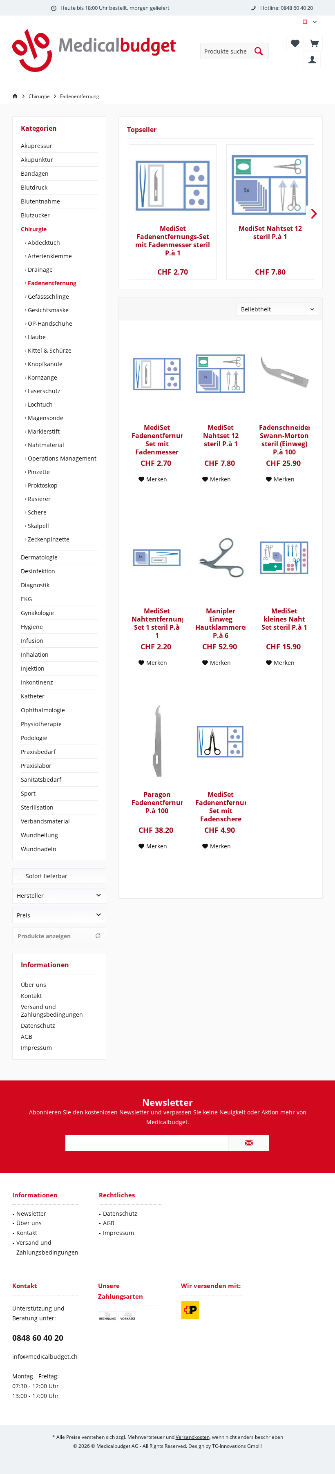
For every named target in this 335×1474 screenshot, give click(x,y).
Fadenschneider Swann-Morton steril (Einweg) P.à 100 (284, 439)
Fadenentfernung (51, 283)
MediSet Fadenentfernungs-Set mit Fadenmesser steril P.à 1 (172, 240)
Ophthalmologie (43, 710)
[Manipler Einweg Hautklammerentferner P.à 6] (220, 558)
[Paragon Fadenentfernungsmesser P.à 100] (157, 741)
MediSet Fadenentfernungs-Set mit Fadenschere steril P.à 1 (220, 806)
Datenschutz (38, 1025)
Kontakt (31, 996)
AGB (26, 1036)
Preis (23, 915)
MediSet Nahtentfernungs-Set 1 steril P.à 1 (157, 623)
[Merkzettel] (295, 43)
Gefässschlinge (47, 296)
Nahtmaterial (45, 445)
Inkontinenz (37, 682)
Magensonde (44, 418)
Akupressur (36, 146)
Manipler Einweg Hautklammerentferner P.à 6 (220, 623)
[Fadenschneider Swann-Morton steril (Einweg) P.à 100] (284, 374)
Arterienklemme (49, 256)
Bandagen (35, 173)
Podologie (34, 738)
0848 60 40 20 (37, 1338)
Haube (36, 337)
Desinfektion (38, 571)
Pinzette (38, 472)
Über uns (33, 985)
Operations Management (61, 458)
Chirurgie (34, 229)
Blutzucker (35, 215)
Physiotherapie (41, 724)
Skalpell (37, 526)
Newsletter (31, 1213)
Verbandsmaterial (45, 821)
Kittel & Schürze (48, 350)
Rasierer (38, 499)
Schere (36, 512)
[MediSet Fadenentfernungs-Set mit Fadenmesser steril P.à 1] (172, 185)
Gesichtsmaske (47, 310)
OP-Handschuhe (49, 323)
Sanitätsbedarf (41, 779)
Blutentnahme (40, 201)
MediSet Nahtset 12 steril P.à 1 (270, 232)
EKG (26, 599)
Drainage (39, 269)
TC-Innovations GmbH (237, 1446)
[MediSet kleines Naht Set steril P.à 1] (284, 558)
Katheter (33, 696)
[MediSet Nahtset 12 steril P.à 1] (270, 185)
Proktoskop (42, 485)
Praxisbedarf (38, 752)
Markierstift (43, 431)
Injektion (33, 668)
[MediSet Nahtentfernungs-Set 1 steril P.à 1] (157, 558)
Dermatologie (39, 557)
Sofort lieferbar (46, 876)
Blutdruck (34, 187)
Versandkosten (193, 1437)
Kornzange (41, 377)
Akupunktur (37, 159)
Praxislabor (36, 765)
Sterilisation (37, 807)
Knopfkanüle (44, 364)
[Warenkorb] (314, 43)
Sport (28, 793)
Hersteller (30, 895)
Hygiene (32, 627)
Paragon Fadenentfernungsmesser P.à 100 (157, 802)
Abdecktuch (43, 242)
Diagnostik (35, 585)
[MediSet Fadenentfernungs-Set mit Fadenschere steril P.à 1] (220, 741)
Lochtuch (39, 404)
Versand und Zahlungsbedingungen (52, 1010)
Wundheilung (39, 835)
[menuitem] (314, 43)
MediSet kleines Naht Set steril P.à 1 (284, 619)
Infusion (32, 640)
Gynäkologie (37, 613)
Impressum (36, 1047)
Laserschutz (43, 391)
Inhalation (35, 654)
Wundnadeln (38, 849)
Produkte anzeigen (44, 936)
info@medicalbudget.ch (45, 1356)
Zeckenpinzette (47, 539)
